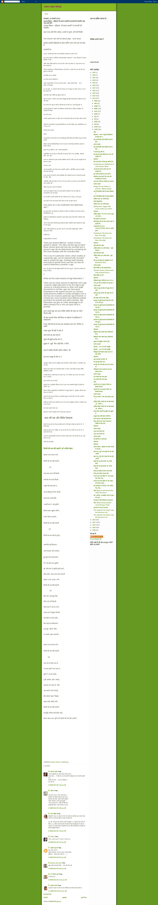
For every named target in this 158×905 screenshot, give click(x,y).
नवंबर (95, 103)
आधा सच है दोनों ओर (99, 431)
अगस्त (96, 111)
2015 (94, 93)
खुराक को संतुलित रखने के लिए (102, 341)
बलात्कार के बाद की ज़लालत (101, 507)
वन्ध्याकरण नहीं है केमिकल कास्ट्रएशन (103, 500)
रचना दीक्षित (53, 813)
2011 (94, 522)
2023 (94, 72)
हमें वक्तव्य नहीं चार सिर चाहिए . (101, 298)
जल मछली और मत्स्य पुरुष (100, 376)
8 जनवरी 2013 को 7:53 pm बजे (57, 842)
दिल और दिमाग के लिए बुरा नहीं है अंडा (103, 161)
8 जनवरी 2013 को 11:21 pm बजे (57, 880)
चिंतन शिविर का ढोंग (99, 275)
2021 (94, 77)
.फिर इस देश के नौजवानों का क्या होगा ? (104, 283)
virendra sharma (97, 536)
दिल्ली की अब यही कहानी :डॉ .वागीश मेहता (58, 448)
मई (95, 119)
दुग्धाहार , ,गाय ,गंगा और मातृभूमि (102, 346)
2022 (94, 75)
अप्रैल (96, 121)
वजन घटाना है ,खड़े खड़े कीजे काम (102, 418)
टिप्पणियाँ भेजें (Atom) (55, 901)
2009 (94, 527)
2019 (94, 83)
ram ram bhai (52, 6)
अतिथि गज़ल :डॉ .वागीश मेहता (101, 199)
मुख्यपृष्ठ (64, 897)
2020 (94, 80)
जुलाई (95, 114)
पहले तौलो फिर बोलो (99, 245)
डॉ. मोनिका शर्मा (54, 874)
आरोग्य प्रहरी (97, 144)
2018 (94, 85)
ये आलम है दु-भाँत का (99, 152)
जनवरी (96, 129)
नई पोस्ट (46, 897)
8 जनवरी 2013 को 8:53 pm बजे (57, 857)
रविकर (52, 790)
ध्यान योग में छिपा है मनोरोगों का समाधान (104, 181)
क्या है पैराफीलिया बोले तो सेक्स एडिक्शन (104, 196)
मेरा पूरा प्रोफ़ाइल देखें (95, 539)
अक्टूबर (96, 106)
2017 (94, 88)
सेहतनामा (96, 159)
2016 (94, 90)
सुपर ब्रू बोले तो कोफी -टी (100, 359)
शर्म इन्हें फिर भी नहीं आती (100, 439)
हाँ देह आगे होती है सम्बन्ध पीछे (101, 473)
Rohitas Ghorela (55, 863)
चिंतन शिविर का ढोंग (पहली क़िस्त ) (102, 268)
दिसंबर (96, 101)
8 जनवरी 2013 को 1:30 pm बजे (57, 785)
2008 (94, 530)
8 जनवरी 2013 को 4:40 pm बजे (57, 808)
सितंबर (96, 108)
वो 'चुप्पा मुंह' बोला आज (99, 362)
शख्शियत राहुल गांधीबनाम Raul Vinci (103, 280)
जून (95, 116)
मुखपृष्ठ (46, 14)
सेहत (95, 132)
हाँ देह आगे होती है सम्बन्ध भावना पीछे (103, 471)
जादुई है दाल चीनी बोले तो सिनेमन (102, 416)
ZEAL (52, 836)
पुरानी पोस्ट (84, 897)
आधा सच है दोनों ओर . (99, 434)
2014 (94, 96)
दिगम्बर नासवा (53, 771)
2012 (94, 520)
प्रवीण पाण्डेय (53, 885)
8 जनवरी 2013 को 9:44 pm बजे (57, 868)
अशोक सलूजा (53, 848)
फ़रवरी (96, 127)
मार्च (95, 124)
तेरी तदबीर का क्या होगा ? (100, 219)
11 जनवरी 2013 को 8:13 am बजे (57, 891)
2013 (94, 98)
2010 (94, 525)
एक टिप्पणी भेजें (47, 894)
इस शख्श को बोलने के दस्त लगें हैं (102, 174)
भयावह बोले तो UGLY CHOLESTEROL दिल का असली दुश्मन (104, 228)
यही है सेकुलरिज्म (98, 201)
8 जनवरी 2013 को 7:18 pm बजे (57, 831)
